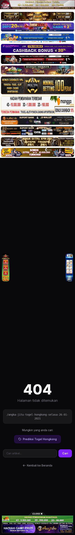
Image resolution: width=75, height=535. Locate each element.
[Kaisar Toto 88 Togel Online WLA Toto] (5, 267)
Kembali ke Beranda (39, 465)
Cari (65, 453)
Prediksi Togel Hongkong (40, 439)
